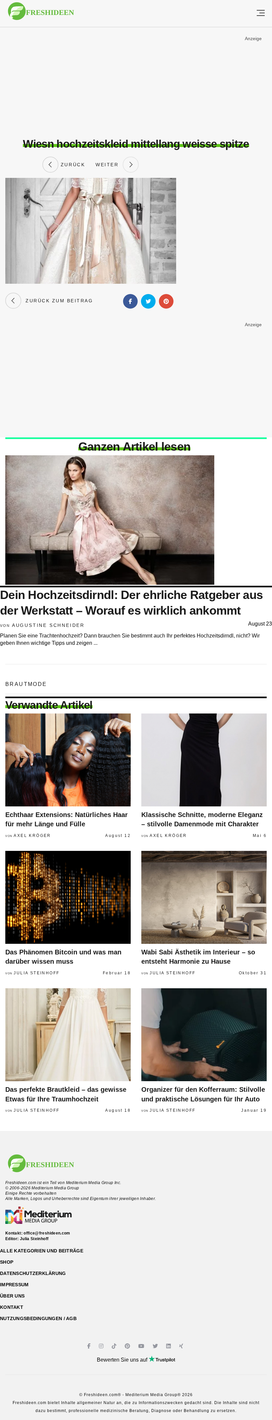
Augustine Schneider (48, 625)
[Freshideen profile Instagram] (102, 1346)
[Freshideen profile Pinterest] (128, 1346)
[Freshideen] (41, 14)
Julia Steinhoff (36, 973)
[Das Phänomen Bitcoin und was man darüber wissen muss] (68, 897)
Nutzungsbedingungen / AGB (38, 1318)
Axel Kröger (32, 835)
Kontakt (11, 1307)
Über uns (12, 1296)
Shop (6, 1262)
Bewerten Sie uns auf (123, 1360)
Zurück (71, 164)
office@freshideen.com (47, 1233)
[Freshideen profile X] (156, 1346)
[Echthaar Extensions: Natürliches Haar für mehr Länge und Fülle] (68, 759)
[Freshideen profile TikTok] (115, 1346)
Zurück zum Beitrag (57, 300)
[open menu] (261, 13)
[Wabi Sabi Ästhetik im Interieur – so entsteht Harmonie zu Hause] (204, 897)
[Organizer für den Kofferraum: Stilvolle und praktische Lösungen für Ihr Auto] (204, 1034)
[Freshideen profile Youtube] (142, 1346)
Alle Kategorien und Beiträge (41, 1250)
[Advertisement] (136, 82)
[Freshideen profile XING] (182, 1346)
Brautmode (26, 684)
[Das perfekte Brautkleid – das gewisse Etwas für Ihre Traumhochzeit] (68, 1034)
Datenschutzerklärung (33, 1273)
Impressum (14, 1284)
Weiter (109, 164)
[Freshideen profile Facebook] (89, 1346)
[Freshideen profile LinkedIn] (169, 1346)
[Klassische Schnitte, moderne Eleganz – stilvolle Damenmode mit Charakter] (204, 759)
